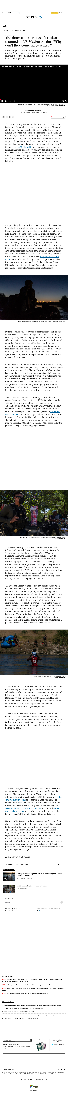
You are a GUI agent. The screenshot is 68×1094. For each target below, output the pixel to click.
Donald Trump (14, 30)
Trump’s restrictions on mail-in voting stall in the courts (19, 1011)
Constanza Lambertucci (34, 110)
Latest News (22, 30)
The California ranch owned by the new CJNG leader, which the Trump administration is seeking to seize (32, 1005)
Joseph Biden (6, 30)
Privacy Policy (30, 1079)
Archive (38, 1040)
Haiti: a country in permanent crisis (32, 886)
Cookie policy (44, 1079)
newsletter (7, 1040)
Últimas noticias (7, 976)
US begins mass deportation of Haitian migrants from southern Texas (39, 875)
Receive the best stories (11, 1044)
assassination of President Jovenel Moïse (23, 808)
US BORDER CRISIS (10, 35)
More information (10, 910)
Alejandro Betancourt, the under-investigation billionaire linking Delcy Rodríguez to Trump (29, 1015)
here (40, 911)
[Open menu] (3, 17)
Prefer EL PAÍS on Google (58, 117)
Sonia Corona (20, 888)
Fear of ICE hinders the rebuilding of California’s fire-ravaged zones (27, 993)
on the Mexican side (23, 147)
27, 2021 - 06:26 (41, 112)
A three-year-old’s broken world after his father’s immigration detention (28, 985)
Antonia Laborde (21, 878)
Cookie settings (37, 1079)
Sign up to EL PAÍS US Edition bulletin (18, 864)
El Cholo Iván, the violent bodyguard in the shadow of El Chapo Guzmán (23, 1008)
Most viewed (6, 1001)
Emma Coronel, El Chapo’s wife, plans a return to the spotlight (21, 1018)
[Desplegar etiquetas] (61, 902)
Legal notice (23, 1079)
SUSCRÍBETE (54, 13)
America (7, 902)
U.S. (4, 25)
